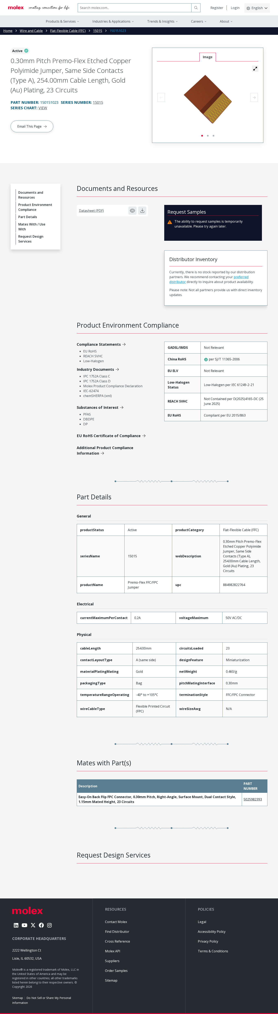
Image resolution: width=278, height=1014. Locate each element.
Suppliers (112, 961)
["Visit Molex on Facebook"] (41, 925)
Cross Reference (117, 941)
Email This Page (29, 126)
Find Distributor (117, 931)
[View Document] (132, 211)
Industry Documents (95, 369)
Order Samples (116, 970)
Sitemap (17, 998)
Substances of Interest (97, 407)
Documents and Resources (30, 195)
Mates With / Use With (31, 226)
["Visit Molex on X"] (33, 925)
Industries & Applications (111, 21)
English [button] (257, 8)
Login (235, 7)
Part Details (27, 217)
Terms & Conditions (213, 951)
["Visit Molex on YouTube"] (24, 925)
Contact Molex (116, 922)
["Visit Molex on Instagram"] (49, 925)
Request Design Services (30, 239)
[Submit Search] (196, 7)
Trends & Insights (160, 21)
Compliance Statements (99, 344)
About (224, 21)
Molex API (112, 951)
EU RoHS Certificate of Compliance (109, 435)
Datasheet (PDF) (91, 210)
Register (216, 7)
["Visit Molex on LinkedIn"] (16, 925)
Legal (202, 922)
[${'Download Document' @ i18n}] (142, 211)
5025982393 (253, 799)
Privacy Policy (208, 941)
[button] (255, 68)
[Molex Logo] (39, 7)
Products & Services (61, 21)
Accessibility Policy (211, 931)
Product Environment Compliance (35, 207)
